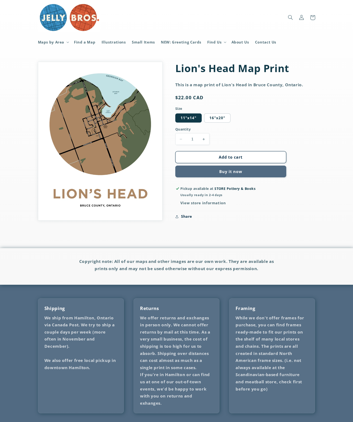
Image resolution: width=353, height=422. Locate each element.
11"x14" (188, 118)
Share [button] (186, 216)
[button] (53, 42)
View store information (203, 202)
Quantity (183, 129)
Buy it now (231, 171)
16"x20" (217, 118)
